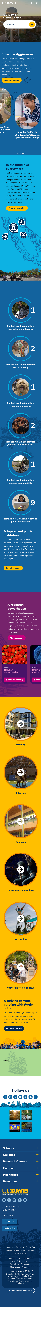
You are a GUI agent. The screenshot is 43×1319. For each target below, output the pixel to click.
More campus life (14, 1028)
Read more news (11, 80)
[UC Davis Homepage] (9, 3)
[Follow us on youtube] (25, 1200)
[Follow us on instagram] (9, 1200)
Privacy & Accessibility (19, 1261)
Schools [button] (8, 1148)
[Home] (15, 1192)
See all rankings (13, 567)
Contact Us (9, 1221)
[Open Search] (32, 3)
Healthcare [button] (10, 1174)
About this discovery (15, 679)
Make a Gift (9, 1228)
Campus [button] (8, 1168)
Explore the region (16, 208)
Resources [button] (10, 1181)
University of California (20, 1267)
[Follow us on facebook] (4, 1200)
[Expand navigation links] (32, 24)
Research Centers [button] (15, 1161)
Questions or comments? (20, 1258)
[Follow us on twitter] (20, 1200)
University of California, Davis (18, 1247)
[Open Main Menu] (27, 3)
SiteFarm (20, 1283)
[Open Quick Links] (37, 3)
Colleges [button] (9, 1155)
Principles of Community (20, 1264)
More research (16, 637)
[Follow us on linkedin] (14, 1200)
